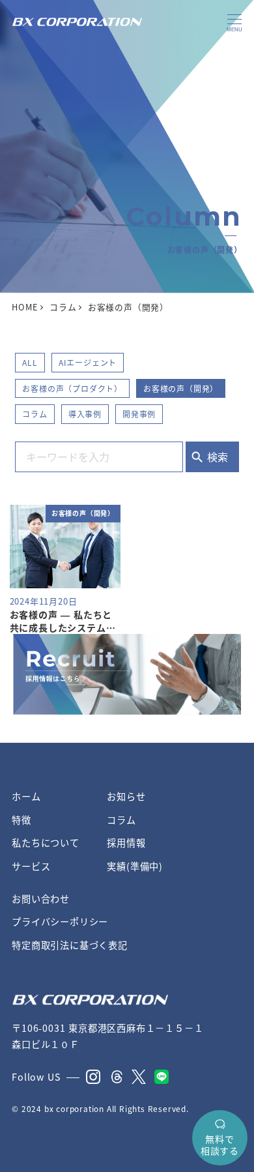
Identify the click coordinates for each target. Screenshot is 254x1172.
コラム (34, 413)
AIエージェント (88, 362)
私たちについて (45, 842)
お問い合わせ (41, 898)
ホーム (26, 796)
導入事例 (85, 413)
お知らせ (126, 796)
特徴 (21, 819)
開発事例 (139, 413)
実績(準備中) (135, 866)
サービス (31, 866)
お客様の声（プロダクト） (72, 388)
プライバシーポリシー (60, 921)
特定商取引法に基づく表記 (70, 945)
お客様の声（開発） (180, 388)
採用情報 (126, 842)
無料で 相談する (220, 1144)
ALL (29, 362)
